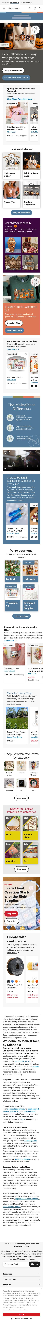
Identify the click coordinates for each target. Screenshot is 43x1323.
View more (21, 798)
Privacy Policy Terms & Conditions (15, 1310)
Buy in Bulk (12, 921)
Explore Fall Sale (14, 330)
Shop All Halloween (13, 70)
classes (36, 1066)
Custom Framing (26, 2)
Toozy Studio (10, 671)
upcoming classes (22, 1159)
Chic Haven (11, 132)
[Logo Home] (14, 8)
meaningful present (23, 1061)
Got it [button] (21, 1315)
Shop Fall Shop (13, 323)
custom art (14, 1111)
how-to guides (30, 1140)
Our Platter (11, 380)
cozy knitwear (30, 1111)
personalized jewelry (16, 1109)
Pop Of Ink (32, 673)
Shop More (21, 869)
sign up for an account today (27, 1199)
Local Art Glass (13, 533)
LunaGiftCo (35, 737)
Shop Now (11, 914)
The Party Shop (21, 616)
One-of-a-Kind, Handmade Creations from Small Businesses (20, 1049)
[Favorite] (25, 104)
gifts (23, 1119)
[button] (21, 1318)
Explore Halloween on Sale (16, 78)
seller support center (11, 1207)
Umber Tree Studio (14, 737)
